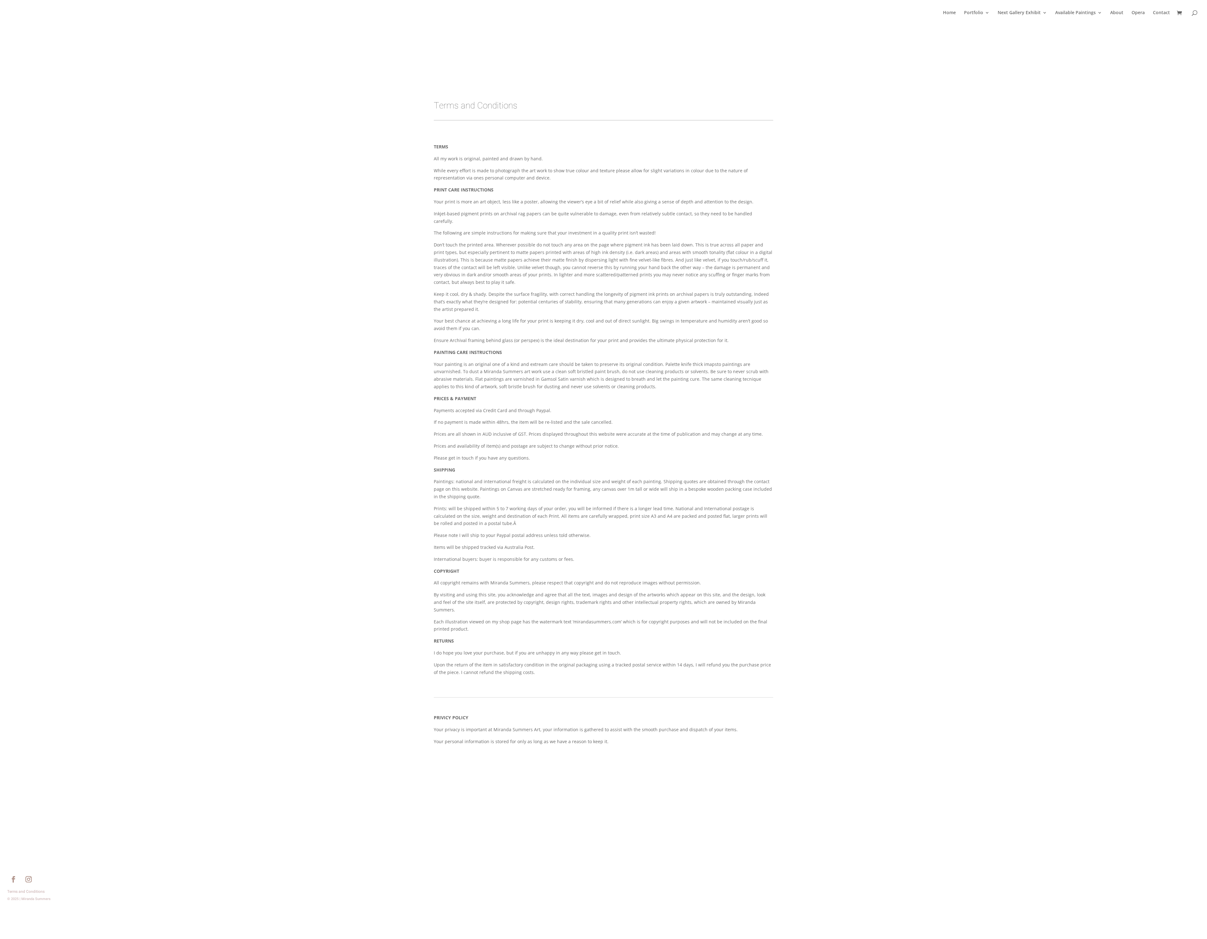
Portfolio (973, 12)
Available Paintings (1075, 12)
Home (949, 12)
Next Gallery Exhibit (1019, 12)
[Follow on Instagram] (28, 879)
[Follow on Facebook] (13, 879)
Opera (1138, 12)
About (1116, 12)
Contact (1161, 12)
